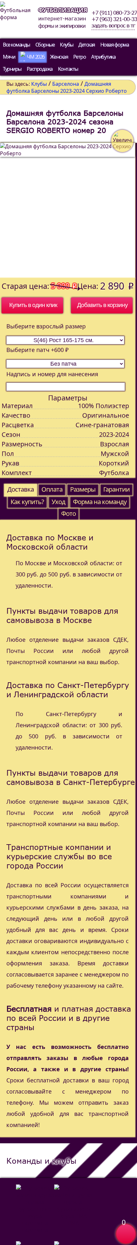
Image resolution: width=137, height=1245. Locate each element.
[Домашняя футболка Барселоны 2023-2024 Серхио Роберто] (67, 210)
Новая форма (114, 44)
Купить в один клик (33, 305)
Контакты (68, 68)
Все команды (16, 44)
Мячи (9, 56)
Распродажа (40, 68)
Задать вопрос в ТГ (113, 25)
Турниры (12, 68)
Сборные (45, 44)
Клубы (66, 44)
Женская (59, 56)
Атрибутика (103, 56)
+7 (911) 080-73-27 (114, 13)
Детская (86, 44)
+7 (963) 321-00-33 (114, 19)
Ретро (79, 56)
